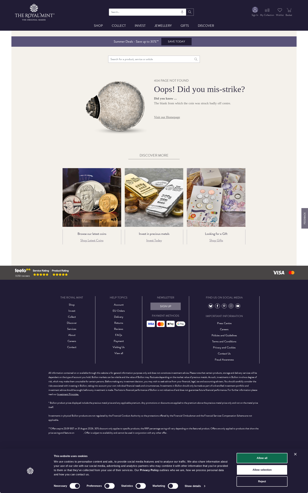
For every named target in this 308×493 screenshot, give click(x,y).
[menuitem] (255, 12)
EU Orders (119, 311)
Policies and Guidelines (224, 335)
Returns (118, 323)
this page (79, 433)
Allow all (262, 457)
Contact (71, 347)
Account (119, 305)
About (71, 335)
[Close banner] (295, 454)
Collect (119, 25)
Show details (193, 485)
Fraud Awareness (224, 359)
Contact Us (224, 353)
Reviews (118, 329)
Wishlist (280, 15)
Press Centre (224, 323)
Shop (98, 25)
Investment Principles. (68, 394)
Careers (72, 341)
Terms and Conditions (224, 341)
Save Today (176, 41)
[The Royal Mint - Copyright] (35, 11)
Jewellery (163, 25)
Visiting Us (119, 347)
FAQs (118, 335)
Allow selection (262, 469)
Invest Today (154, 240)
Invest (140, 25)
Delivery (118, 317)
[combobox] (147, 12)
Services (71, 329)
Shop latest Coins (91, 240)
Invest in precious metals (154, 233)
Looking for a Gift (216, 233)
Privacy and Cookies (224, 347)
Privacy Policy (149, 470)
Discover (206, 25)
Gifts (185, 25)
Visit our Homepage (167, 117)
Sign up (165, 306)
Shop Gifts (216, 240)
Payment (119, 341)
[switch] (109, 486)
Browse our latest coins (92, 233)
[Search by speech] (182, 12)
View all (118, 353)
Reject (262, 481)
